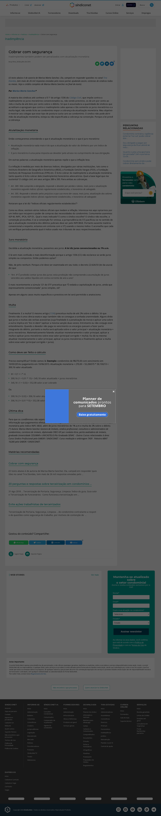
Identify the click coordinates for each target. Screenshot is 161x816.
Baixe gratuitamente (92, 414)
